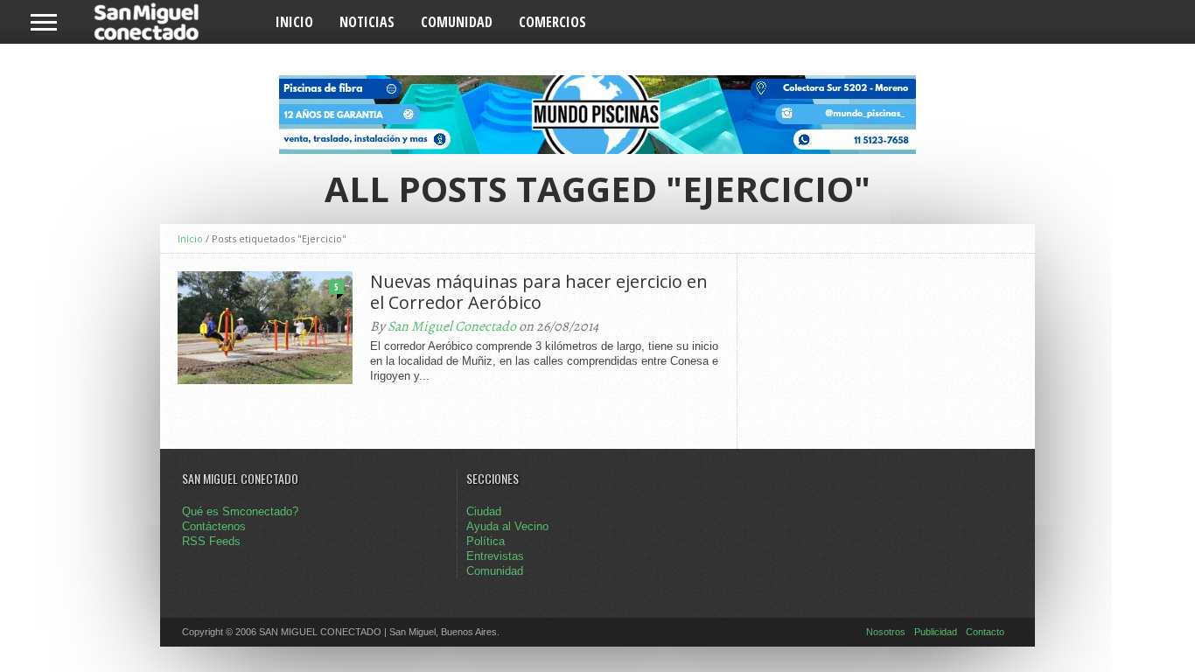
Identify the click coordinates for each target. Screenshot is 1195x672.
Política (485, 541)
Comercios (552, 22)
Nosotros (885, 631)
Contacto (985, 631)
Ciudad (483, 511)
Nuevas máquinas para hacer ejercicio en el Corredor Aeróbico (539, 292)
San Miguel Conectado (452, 326)
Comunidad (457, 22)
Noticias (367, 22)
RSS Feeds (211, 541)
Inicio (294, 22)
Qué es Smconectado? (240, 511)
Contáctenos (214, 526)
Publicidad (935, 631)
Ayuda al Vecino (507, 526)
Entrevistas (495, 556)
